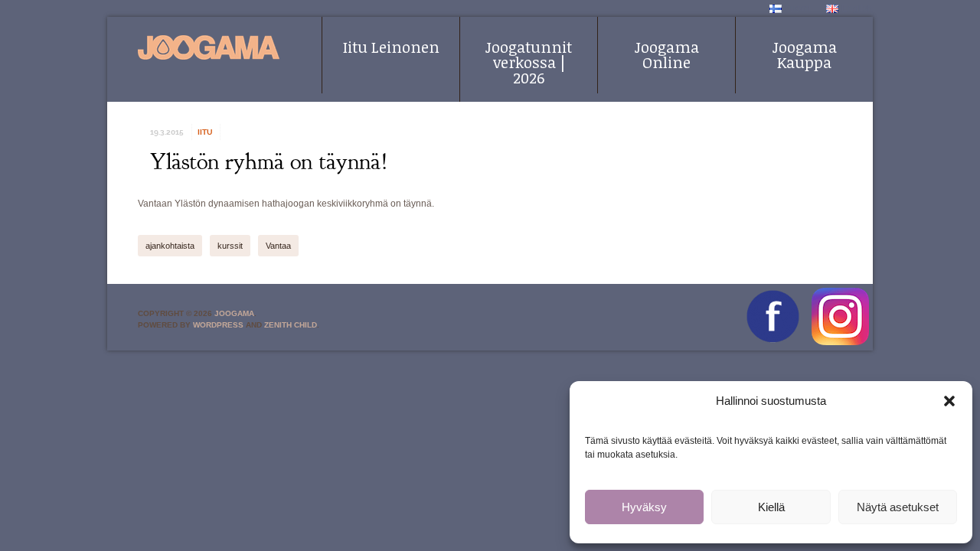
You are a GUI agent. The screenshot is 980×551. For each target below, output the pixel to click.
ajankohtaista (169, 245)
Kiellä (771, 507)
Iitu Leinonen (391, 46)
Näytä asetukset (898, 507)
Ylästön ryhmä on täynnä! (269, 161)
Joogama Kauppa (805, 54)
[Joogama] (208, 47)
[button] (949, 401)
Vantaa (278, 245)
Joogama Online (667, 54)
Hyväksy (644, 507)
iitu (205, 132)
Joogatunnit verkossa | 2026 (528, 62)
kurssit (230, 245)
